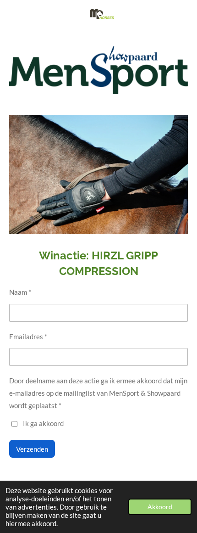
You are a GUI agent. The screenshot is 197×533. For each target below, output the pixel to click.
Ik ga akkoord (43, 423)
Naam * (20, 292)
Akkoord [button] (160, 507)
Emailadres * (28, 336)
